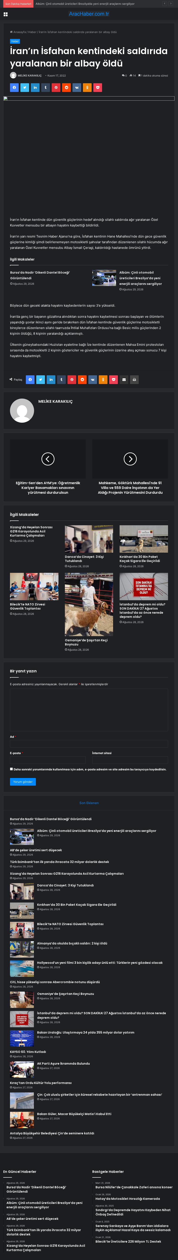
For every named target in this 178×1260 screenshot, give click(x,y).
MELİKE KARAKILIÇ (30, 75)
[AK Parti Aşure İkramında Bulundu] (22, 1069)
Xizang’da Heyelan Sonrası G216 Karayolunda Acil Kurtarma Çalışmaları (31, 531)
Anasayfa (19, 32)
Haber (32, 32)
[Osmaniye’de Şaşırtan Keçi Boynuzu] (89, 604)
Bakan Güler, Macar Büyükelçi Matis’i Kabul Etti (74, 1114)
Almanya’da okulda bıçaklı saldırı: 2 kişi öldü (72, 943)
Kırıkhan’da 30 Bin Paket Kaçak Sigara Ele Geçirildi (140, 559)
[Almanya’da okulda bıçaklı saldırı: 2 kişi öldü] (22, 949)
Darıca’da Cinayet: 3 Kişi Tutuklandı (84, 559)
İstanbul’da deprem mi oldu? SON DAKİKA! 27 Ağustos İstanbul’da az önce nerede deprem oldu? (142, 610)
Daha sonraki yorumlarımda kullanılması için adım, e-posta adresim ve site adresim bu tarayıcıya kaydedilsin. (90, 769)
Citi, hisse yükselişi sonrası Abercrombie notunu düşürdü (55, 982)
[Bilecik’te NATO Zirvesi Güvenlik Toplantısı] (34, 586)
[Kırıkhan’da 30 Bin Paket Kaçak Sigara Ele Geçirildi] (144, 539)
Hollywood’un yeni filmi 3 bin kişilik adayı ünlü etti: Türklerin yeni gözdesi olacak (100, 963)
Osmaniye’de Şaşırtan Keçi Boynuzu (86, 642)
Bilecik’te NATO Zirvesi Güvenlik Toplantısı (27, 606)
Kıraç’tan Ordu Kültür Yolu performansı (41, 1083)
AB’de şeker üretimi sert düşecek (58, 3)
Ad (13, 736)
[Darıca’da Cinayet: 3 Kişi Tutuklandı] (89, 539)
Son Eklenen (89, 803)
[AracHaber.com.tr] (89, 14)
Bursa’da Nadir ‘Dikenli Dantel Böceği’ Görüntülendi (51, 819)
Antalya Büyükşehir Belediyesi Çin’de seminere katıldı (52, 1133)
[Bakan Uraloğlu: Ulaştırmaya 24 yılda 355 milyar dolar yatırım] (22, 1038)
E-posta (16, 753)
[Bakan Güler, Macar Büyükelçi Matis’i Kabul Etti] (22, 1120)
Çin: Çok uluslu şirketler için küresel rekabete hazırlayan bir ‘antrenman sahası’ (99, 1094)
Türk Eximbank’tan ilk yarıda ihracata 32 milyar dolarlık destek (59, 862)
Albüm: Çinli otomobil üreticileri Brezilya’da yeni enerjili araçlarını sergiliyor (140, 278)
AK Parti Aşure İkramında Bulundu (63, 1063)
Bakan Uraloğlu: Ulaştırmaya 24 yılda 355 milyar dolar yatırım (85, 1032)
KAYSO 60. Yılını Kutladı (28, 1052)
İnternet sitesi (102, 753)
